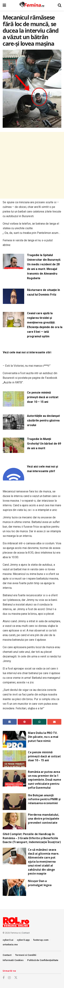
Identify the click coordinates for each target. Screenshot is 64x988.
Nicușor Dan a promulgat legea (39, 883)
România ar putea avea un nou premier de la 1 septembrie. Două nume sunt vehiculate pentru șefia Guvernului (44, 780)
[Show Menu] (4, 5)
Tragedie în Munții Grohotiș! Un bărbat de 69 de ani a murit (44, 443)
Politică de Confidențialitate (42, 960)
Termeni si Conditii (25, 955)
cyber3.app (23, 940)
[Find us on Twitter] (15, 978)
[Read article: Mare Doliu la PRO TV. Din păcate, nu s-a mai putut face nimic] (14, 739)
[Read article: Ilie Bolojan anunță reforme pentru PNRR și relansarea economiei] (14, 801)
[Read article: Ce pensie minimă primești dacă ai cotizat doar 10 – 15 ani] (14, 758)
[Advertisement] (32, 165)
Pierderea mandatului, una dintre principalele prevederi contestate (43, 819)
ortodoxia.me (10, 944)
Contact (26, 933)
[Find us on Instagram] (9, 978)
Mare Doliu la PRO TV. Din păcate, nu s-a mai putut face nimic (43, 737)
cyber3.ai (8, 940)
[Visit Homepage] (32, 5)
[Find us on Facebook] (3, 978)
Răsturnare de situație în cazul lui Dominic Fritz (43, 292)
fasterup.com (41, 940)
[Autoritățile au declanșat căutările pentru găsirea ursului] (13, 427)
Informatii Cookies (13, 960)
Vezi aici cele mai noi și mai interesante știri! (42, 469)
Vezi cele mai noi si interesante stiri (27, 352)
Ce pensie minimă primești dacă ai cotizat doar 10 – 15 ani (42, 397)
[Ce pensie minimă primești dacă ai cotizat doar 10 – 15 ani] (13, 404)
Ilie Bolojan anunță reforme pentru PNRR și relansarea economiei (44, 799)
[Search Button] (59, 5)
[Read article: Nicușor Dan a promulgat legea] (14, 887)
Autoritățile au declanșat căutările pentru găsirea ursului (43, 420)
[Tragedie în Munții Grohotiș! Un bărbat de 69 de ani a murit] (13, 450)
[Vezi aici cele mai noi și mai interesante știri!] (13, 478)
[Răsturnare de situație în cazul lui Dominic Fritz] (13, 301)
